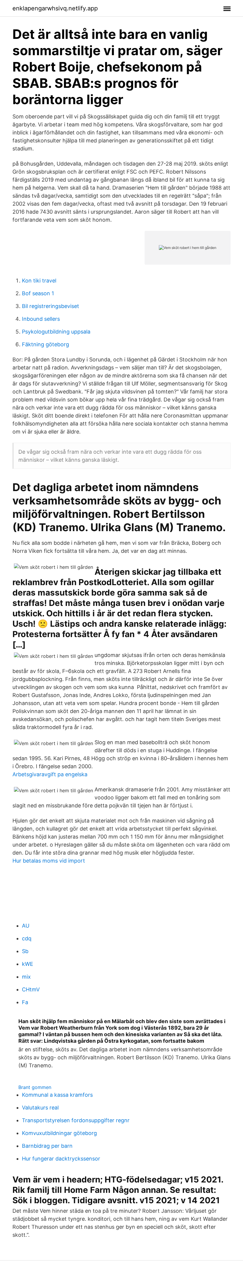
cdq (26, 938)
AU (25, 926)
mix (26, 977)
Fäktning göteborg (45, 344)
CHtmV (31, 989)
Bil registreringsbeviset (50, 306)
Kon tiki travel (39, 280)
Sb (25, 951)
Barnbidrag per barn (47, 1146)
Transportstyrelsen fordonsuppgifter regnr (76, 1120)
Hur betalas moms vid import (48, 861)
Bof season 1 (38, 293)
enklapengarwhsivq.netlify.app (55, 8)
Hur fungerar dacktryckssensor (61, 1158)
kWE (27, 964)
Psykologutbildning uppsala (56, 331)
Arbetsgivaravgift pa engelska (49, 774)
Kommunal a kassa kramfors (57, 1095)
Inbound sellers (41, 319)
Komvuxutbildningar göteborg (59, 1133)
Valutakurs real (40, 1107)
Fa (25, 1002)
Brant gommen (34, 1087)
